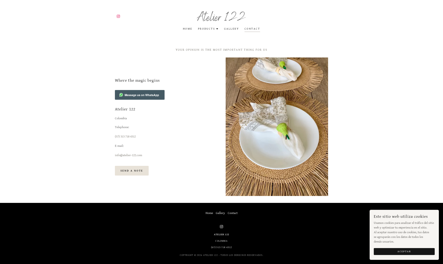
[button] (208, 29)
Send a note (131, 170)
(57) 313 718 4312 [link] (125, 136)
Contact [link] (252, 28)
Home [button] (209, 213)
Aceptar (404, 251)
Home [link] (187, 28)
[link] (118, 16)
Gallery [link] (231, 28)
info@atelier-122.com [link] (128, 155)
